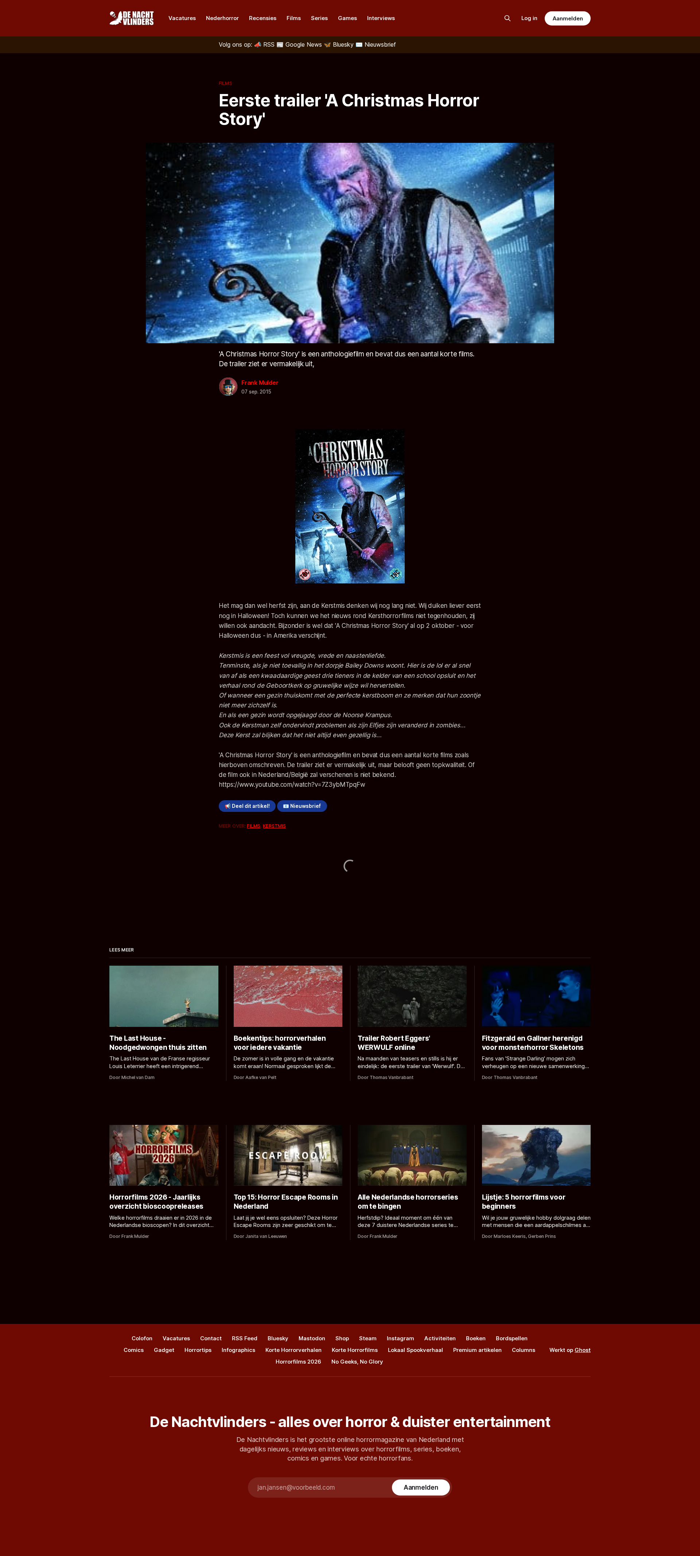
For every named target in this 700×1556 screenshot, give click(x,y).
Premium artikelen (477, 1349)
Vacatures (182, 18)
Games (347, 18)
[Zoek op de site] (507, 18)
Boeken (476, 1338)
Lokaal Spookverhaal (415, 1349)
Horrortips (197, 1349)
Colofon (142, 1338)
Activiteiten (440, 1338)
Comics (134, 1349)
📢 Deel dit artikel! (247, 806)
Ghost (583, 1349)
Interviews (381, 18)
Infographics (238, 1349)
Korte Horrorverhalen (293, 1349)
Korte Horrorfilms (355, 1349)
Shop (342, 1338)
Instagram (400, 1338)
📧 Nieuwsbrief (302, 806)
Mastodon (312, 1338)
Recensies (262, 18)
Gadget (164, 1349)
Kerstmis (274, 826)
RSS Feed (244, 1338)
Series (319, 18)
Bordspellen (512, 1338)
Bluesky (278, 1338)
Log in (529, 18)
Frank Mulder (260, 382)
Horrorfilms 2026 (298, 1361)
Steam (368, 1338)
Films (294, 18)
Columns (523, 1349)
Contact (211, 1338)
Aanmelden (567, 18)
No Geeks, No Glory (357, 1361)
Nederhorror (222, 18)
